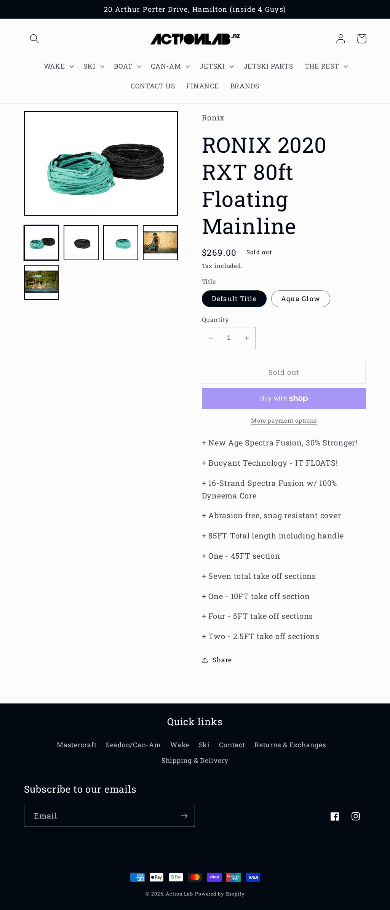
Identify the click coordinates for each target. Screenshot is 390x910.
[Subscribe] (184, 816)
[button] (34, 38)
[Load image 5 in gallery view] (41, 282)
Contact (232, 744)
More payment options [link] (284, 420)
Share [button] (222, 659)
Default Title (234, 298)
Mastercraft (76, 744)
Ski (204, 744)
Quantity (215, 320)
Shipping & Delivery (195, 760)
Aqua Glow (300, 298)
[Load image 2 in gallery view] (81, 242)
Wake (179, 744)
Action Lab (179, 894)
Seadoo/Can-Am (133, 744)
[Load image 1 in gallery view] (41, 242)
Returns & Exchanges (290, 744)
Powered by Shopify (220, 894)
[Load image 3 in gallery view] (120, 242)
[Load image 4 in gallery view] (160, 242)
